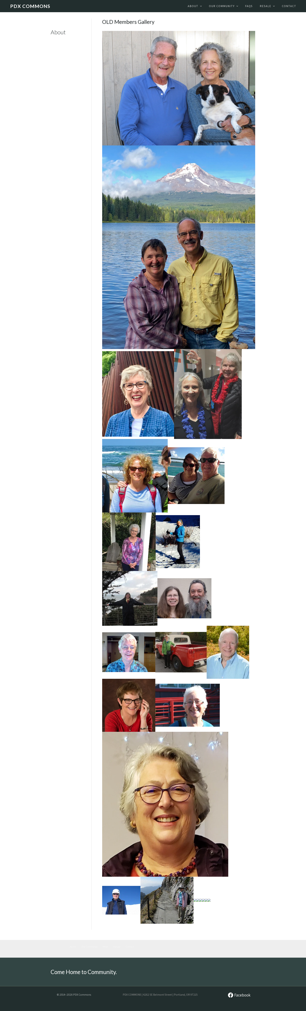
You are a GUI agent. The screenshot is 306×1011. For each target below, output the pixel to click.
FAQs (105, 946)
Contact (130, 946)
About (73, 946)
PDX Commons (30, 6)
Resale (117, 946)
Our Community (89, 946)
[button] (200, 6)
